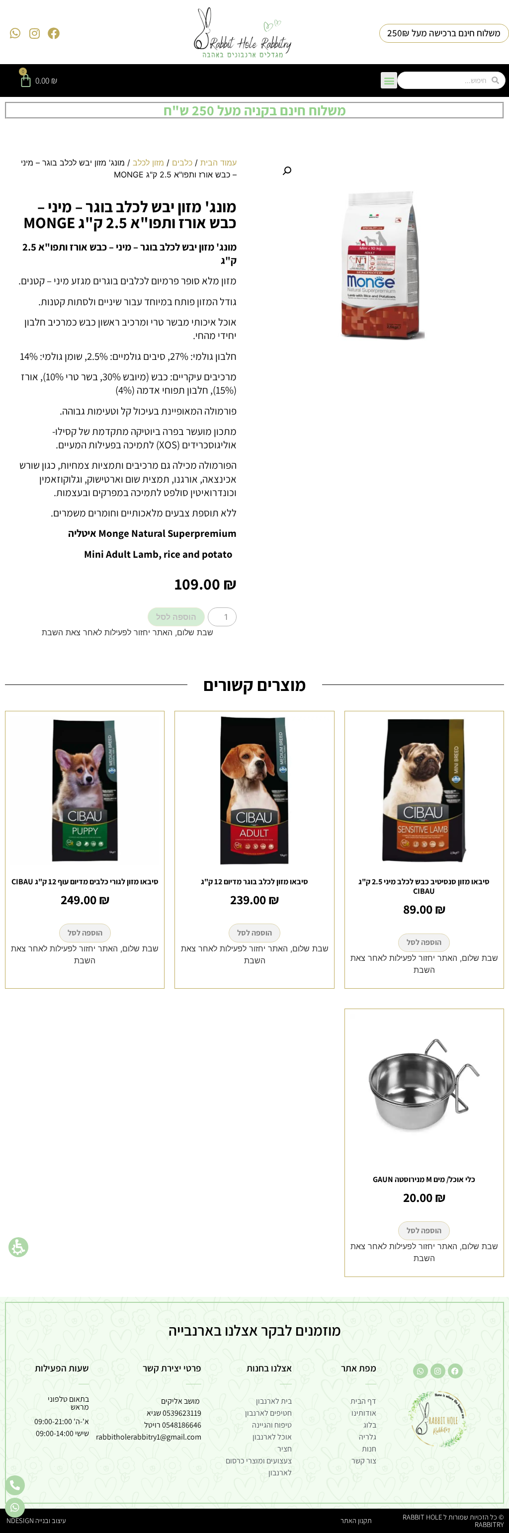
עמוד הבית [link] (218, 163)
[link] (243, 33)
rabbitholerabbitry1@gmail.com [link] (148, 1437)
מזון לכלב (148, 163)
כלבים (182, 163)
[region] (127, 172)
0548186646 (181, 1425)
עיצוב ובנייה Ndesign (36, 1520)
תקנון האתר (356, 1520)
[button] (18, 1247)
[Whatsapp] (15, 33)
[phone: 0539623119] (15, 1485)
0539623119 (182, 1413)
